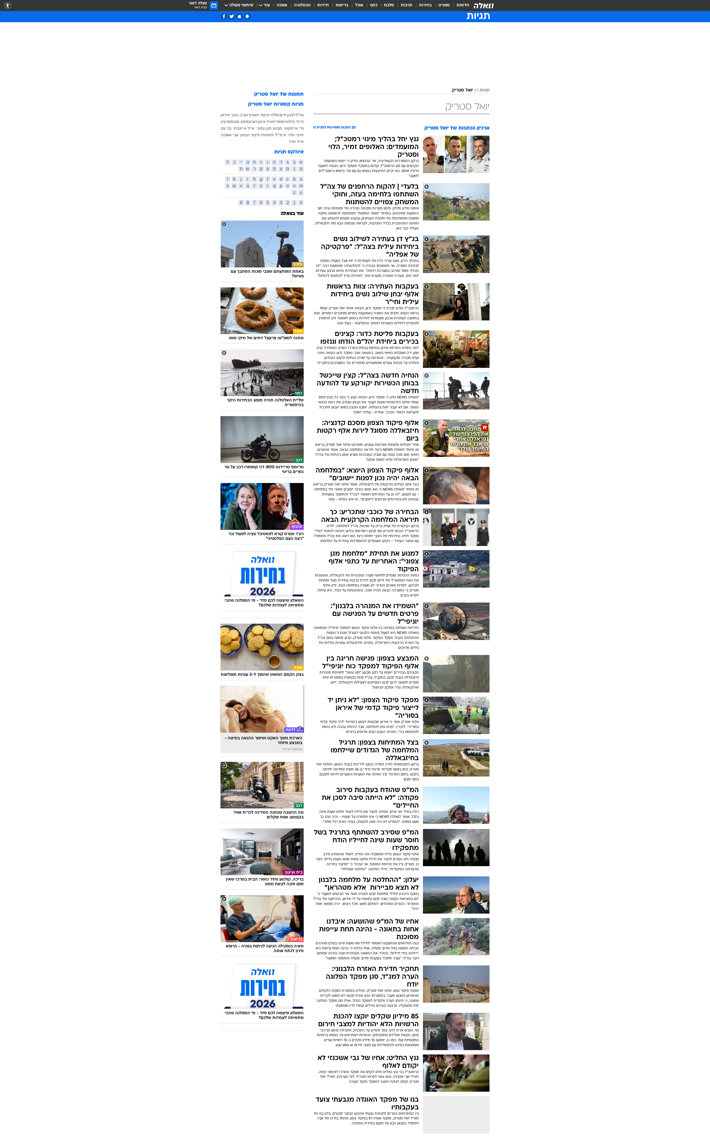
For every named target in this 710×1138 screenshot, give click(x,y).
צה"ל (300, 115)
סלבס (389, 5)
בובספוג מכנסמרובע (237, 121)
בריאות (342, 5)
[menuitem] (459, 5)
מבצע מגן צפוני (269, 128)
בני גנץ (225, 128)
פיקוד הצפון (250, 135)
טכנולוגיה (302, 5)
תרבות (406, 5)
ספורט (444, 5)
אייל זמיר (296, 141)
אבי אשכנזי (229, 135)
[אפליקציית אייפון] (239, 16)
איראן (225, 115)
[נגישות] (7, 5)
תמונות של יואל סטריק (279, 94)
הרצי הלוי (296, 135)
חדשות (463, 5)
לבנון (291, 115)
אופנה (282, 5)
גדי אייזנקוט (294, 128)
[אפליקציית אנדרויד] (247, 16)
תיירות (323, 5)
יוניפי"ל (281, 135)
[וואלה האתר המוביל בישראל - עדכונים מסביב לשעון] (484, 5)
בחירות (425, 5)
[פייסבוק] (223, 16)
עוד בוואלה (292, 213)
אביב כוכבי (239, 115)
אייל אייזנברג (244, 128)
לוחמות (267, 135)
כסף (373, 5)
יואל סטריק (462, 90)
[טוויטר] (231, 16)
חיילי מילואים (293, 121)
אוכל (359, 5)
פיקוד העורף (259, 115)
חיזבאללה (278, 115)
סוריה (277, 121)
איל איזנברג (263, 121)
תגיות (485, 90)
